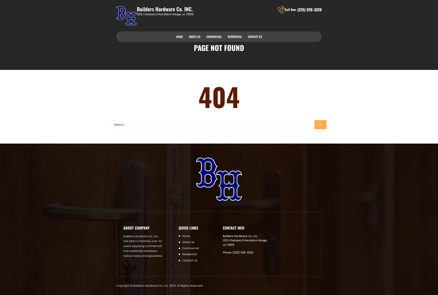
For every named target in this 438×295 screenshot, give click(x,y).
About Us (194, 37)
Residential (235, 37)
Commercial (214, 37)
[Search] (320, 124)
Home (179, 37)
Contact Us (255, 37)
